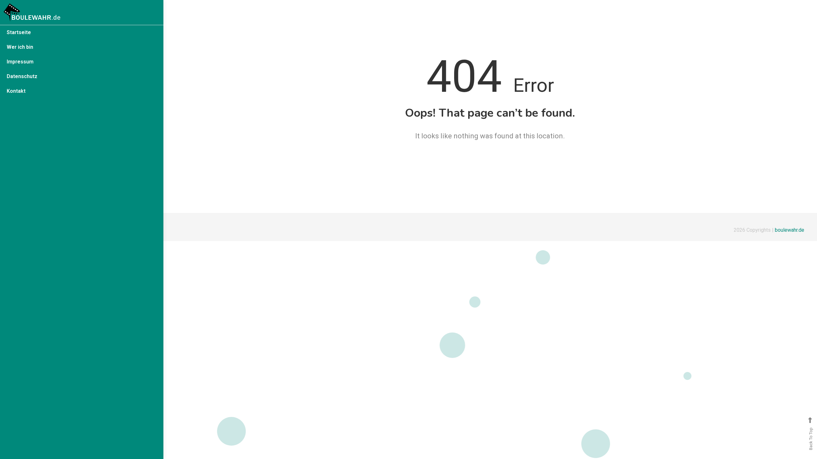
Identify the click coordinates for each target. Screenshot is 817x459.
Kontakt (16, 91)
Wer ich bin (20, 47)
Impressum (20, 62)
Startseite (19, 32)
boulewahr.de (789, 230)
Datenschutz (22, 76)
